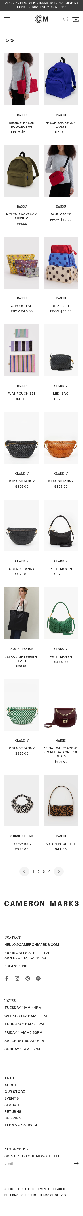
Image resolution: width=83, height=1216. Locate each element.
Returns (12, 1111)
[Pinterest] (27, 977)
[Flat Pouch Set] (21, 350)
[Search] (66, 20)
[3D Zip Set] (61, 263)
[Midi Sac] (61, 350)
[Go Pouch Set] (21, 263)
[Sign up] (76, 1163)
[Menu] (7, 19)
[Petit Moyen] (61, 525)
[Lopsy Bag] (21, 800)
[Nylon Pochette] (61, 800)
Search (11, 1105)
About (10, 1085)
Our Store (14, 1091)
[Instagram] (17, 977)
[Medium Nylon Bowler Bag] (21, 79)
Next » (59, 871)
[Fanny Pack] (61, 171)
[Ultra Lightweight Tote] (21, 613)
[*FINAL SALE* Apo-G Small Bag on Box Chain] (61, 705)
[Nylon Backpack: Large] (61, 79)
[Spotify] (38, 977)
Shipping (12, 1118)
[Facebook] (6, 977)
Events (11, 1098)
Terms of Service (21, 1124)
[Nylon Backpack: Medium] (21, 171)
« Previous (24, 871)
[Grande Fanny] (21, 438)
